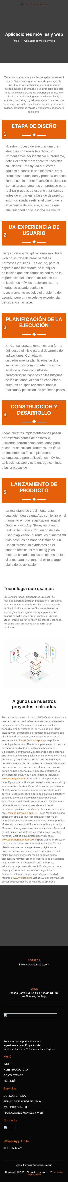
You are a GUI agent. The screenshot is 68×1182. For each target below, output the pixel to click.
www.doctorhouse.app (20, 812)
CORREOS (34, 960)
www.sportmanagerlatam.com (19, 839)
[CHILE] (34, 982)
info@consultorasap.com (34, 964)
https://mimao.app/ (31, 740)
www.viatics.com (22, 877)
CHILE (34, 988)
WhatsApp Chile (16, 1141)
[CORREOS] (34, 954)
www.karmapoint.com (14, 778)
